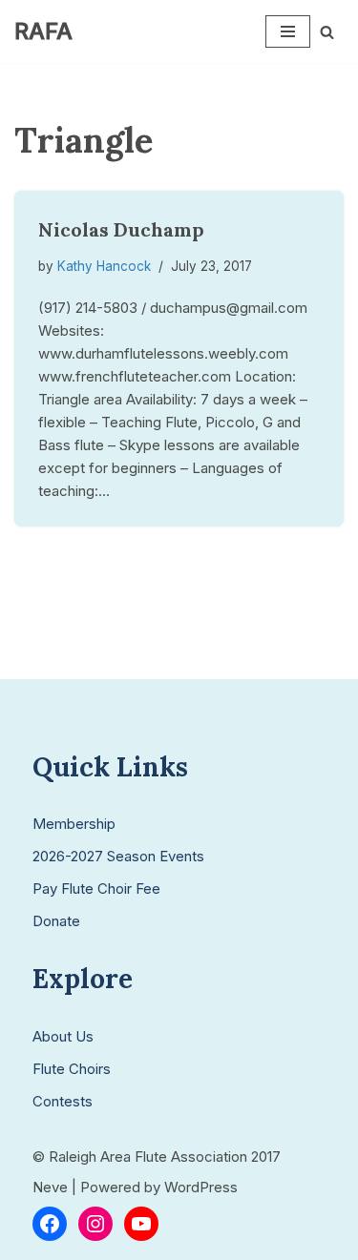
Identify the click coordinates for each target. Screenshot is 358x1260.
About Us (63, 1036)
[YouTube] (141, 1224)
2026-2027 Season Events (118, 856)
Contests (62, 1101)
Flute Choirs (71, 1069)
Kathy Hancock (104, 266)
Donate (56, 921)
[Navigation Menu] (287, 31)
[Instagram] (95, 1224)
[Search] (327, 32)
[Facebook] (49, 1224)
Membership (74, 824)
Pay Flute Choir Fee (96, 888)
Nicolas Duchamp (121, 229)
